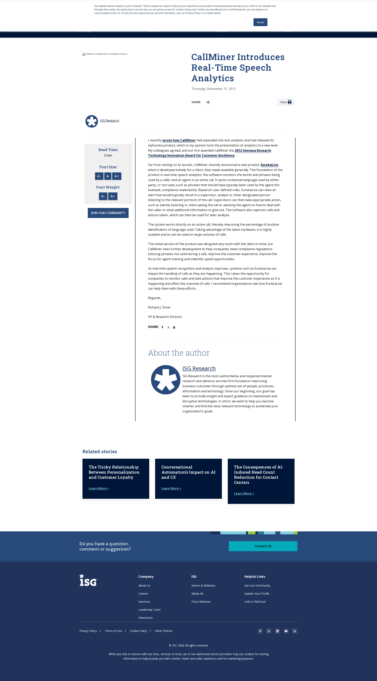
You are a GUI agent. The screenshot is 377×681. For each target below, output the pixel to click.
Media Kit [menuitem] (197, 593)
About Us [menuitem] (144, 585)
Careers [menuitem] (143, 593)
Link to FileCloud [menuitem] (254, 601)
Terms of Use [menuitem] (113, 631)
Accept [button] (260, 22)
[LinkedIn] (174, 327)
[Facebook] (163, 327)
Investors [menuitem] (144, 601)
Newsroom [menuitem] (145, 618)
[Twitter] (168, 327)
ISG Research (199, 368)
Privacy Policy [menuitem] (88, 631)
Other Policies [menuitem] (164, 631)
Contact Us (263, 546)
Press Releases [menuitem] (201, 601)
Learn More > (99, 488)
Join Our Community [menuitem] (257, 585)
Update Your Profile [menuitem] (256, 593)
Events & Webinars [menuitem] (203, 585)
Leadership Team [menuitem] (149, 609)
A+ (116, 176)
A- (99, 176)
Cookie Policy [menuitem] (138, 631)
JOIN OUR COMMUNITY (108, 213)
